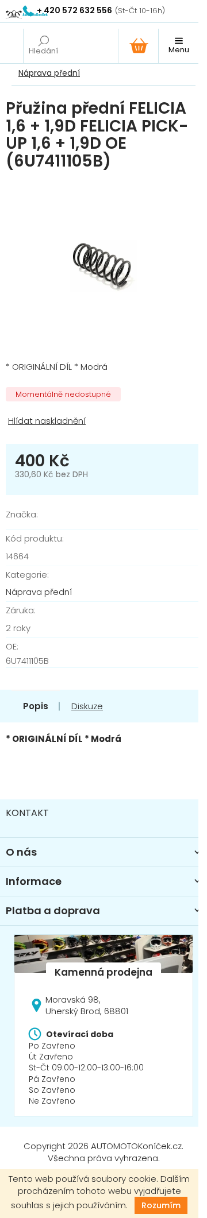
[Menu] (178, 46)
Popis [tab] (35, 706)
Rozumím (161, 1205)
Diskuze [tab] (87, 706)
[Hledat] (43, 46)
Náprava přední (39, 592)
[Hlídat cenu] (103, 421)
